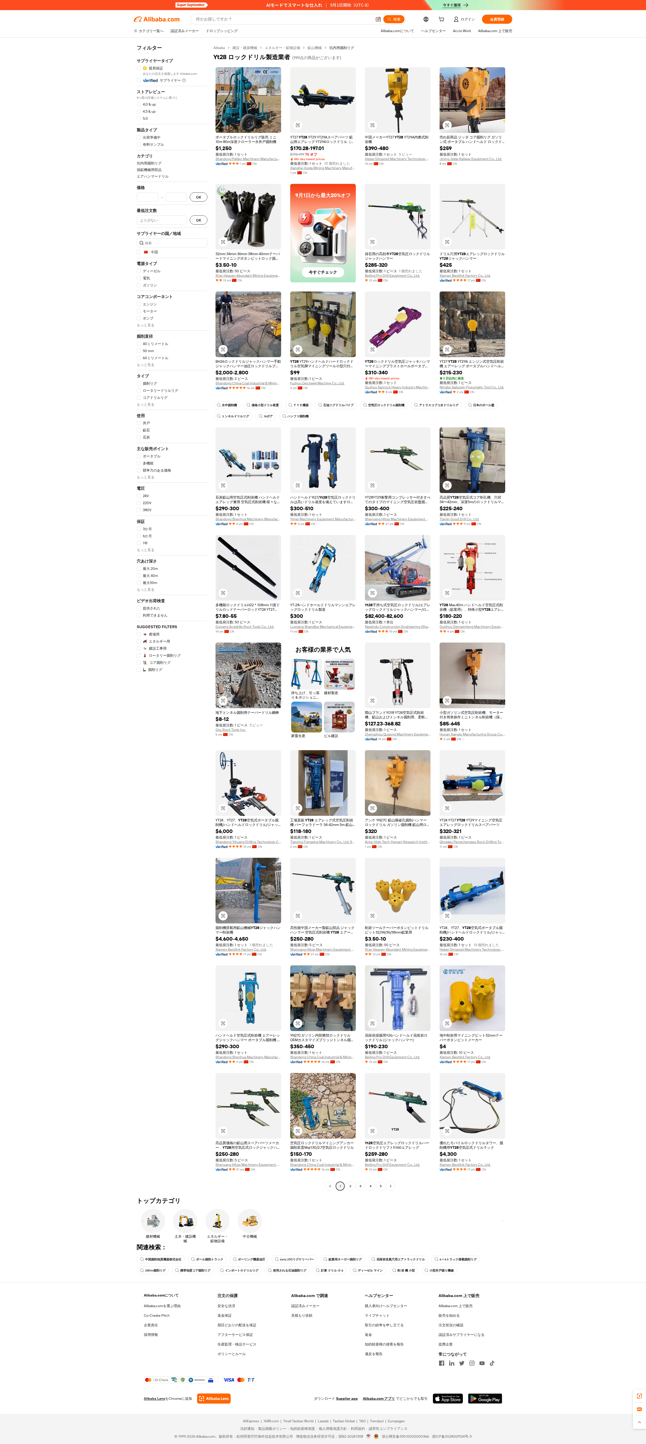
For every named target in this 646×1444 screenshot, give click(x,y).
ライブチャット (377, 1315)
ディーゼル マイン (370, 1270)
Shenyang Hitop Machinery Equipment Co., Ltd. (397, 519)
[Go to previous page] (330, 1186)
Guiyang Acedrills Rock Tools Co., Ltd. (245, 627)
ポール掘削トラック (209, 1259)
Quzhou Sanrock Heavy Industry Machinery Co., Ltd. (397, 387)
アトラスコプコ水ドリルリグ (439, 405)
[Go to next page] (390, 1186)
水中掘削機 (229, 405)
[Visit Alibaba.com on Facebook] (442, 1363)
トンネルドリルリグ (235, 416)
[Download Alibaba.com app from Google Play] (485, 1398)
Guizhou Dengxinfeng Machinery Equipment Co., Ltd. (472, 627)
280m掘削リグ (155, 1270)
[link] (639, 1396)
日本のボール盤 (483, 405)
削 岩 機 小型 (406, 1270)
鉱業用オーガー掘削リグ (345, 1259)
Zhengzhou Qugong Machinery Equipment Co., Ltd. (397, 734)
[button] (378, 19)
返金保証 (225, 1315)
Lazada (323, 1421)
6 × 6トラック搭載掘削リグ (458, 1259)
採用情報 (151, 1335)
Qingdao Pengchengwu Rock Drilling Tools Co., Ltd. (472, 842)
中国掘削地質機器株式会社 (163, 1259)
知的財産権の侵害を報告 (384, 1344)
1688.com (271, 1421)
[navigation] (172, 617)
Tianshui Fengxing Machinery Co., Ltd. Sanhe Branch (323, 842)
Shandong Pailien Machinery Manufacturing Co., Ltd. (248, 159)
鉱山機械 (315, 48)
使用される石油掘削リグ (289, 1270)
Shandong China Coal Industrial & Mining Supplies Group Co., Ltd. (248, 383)
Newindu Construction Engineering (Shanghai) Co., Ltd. (397, 627)
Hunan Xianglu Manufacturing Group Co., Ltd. (472, 734)
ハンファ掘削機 (298, 416)
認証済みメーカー (305, 1306)
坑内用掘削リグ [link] (341, 48)
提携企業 (446, 1344)
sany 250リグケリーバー (297, 1259)
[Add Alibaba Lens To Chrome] (214, 1398)
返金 (368, 1335)
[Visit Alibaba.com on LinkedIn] (452, 1363)
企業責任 (151, 1325)
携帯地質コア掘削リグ (195, 1270)
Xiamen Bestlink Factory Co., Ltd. (465, 276)
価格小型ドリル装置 (265, 405)
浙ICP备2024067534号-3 (452, 1436)
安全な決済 (226, 1306)
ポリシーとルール (232, 1354)
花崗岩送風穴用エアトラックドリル (400, 1259)
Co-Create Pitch (157, 1315)
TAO (362, 1421)
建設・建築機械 (244, 48)
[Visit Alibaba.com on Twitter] (462, 1363)
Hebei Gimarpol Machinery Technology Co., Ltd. (397, 159)
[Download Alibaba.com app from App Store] (448, 1398)
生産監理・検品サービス (237, 1344)
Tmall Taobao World (298, 1421)
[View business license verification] (368, 1436)
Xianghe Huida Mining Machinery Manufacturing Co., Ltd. (323, 168)
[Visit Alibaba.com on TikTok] (492, 1363)
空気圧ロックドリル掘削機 (386, 405)
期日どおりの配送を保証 (237, 1325)
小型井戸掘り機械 (441, 1270)
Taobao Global (344, 1421)
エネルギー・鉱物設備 (282, 48)
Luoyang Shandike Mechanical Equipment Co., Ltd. (323, 627)
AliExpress (251, 1421)
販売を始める (449, 1315)
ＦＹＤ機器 (301, 405)
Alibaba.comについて (161, 1295)
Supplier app (347, 1399)
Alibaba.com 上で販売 (456, 1306)
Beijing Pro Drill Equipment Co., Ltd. (392, 276)
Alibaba (219, 48)
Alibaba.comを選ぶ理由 (162, 1306)
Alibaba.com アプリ (379, 1399)
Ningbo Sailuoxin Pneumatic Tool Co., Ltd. (472, 387)
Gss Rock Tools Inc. (231, 730)
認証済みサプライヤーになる (461, 1335)
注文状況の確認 (451, 1325)
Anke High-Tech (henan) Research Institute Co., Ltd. (397, 842)
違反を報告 (374, 1354)
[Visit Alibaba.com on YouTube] (482, 1363)
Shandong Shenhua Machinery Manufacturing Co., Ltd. (248, 519)
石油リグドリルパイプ (338, 405)
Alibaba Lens (154, 1399)
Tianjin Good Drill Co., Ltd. (459, 519)
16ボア (268, 416)
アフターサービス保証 (235, 1335)
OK (198, 197)
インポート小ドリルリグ (241, 1270)
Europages (396, 1421)
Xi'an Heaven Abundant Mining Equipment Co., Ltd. (248, 276)
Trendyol (377, 1421)
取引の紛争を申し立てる (384, 1325)
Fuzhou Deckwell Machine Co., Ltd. (317, 383)
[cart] (442, 20)
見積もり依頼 (301, 1315)
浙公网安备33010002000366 (405, 1436)
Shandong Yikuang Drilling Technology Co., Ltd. (248, 842)
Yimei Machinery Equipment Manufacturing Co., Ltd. (323, 519)
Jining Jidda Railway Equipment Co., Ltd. (471, 159)
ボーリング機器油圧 (251, 1259)
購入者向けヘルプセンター (386, 1306)
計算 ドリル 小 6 (332, 1270)
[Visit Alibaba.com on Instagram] (472, 1363)
